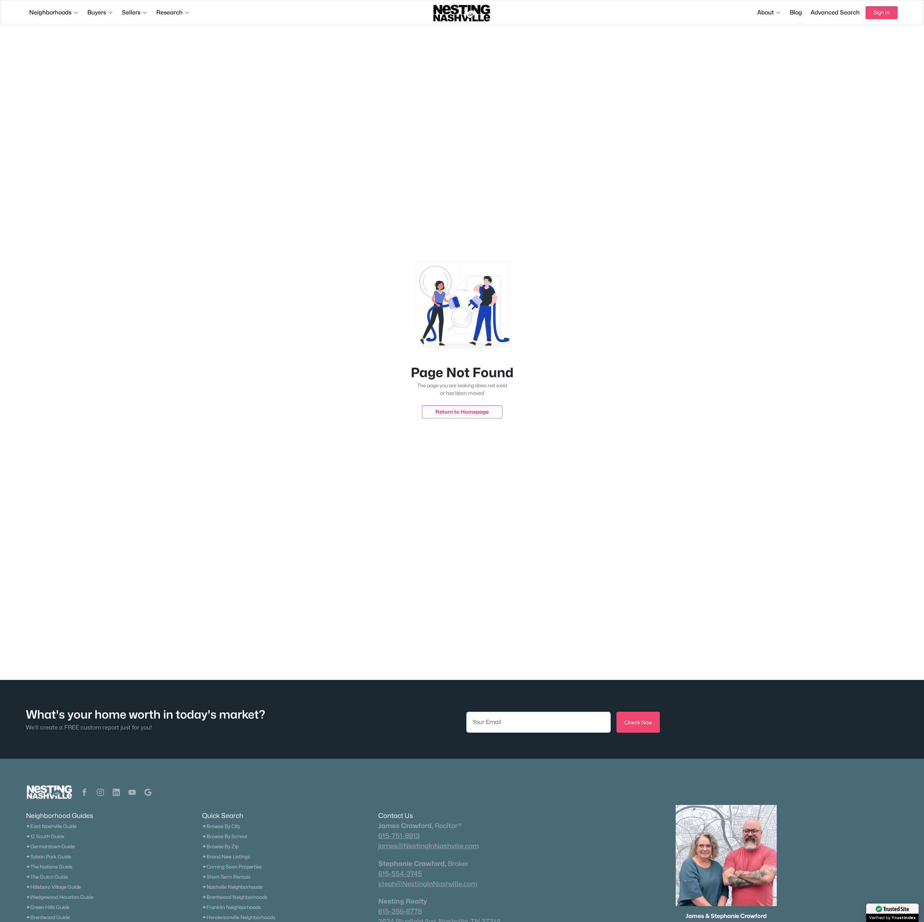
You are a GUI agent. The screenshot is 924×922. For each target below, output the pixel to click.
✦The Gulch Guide (47, 877)
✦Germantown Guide (50, 846)
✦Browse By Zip (220, 846)
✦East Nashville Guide (51, 826)
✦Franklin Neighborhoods (231, 907)
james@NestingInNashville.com (428, 846)
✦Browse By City (221, 826)
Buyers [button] (96, 12)
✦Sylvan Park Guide (48, 856)
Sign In (881, 12)
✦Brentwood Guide (48, 917)
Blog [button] (796, 12)
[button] (84, 792)
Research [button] (169, 12)
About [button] (765, 12)
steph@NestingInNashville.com (428, 884)
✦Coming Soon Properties (232, 867)
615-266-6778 (400, 911)
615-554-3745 (400, 874)
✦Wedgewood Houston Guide (59, 897)
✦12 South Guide (45, 836)
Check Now (638, 722)
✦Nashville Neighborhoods (232, 887)
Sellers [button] (131, 12)
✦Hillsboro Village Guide (53, 887)
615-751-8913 (399, 836)
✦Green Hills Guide (47, 907)
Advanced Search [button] (835, 12)
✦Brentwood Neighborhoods (234, 897)
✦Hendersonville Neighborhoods (238, 917)
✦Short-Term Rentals (226, 877)
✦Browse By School (224, 836)
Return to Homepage (462, 412)
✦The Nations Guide (49, 867)
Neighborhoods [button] (50, 12)
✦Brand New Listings (226, 856)
